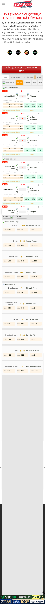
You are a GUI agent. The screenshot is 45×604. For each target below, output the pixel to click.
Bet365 (19, 217)
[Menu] (3, 4)
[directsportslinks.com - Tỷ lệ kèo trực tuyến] (22, 4)
